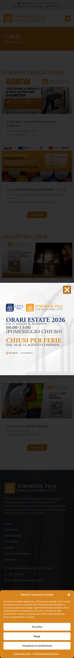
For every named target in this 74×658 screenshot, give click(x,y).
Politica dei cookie (22, 653)
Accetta (37, 626)
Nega (37, 636)
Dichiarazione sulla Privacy (46, 653)
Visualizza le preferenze (37, 645)
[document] (37, 329)
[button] (69, 594)
